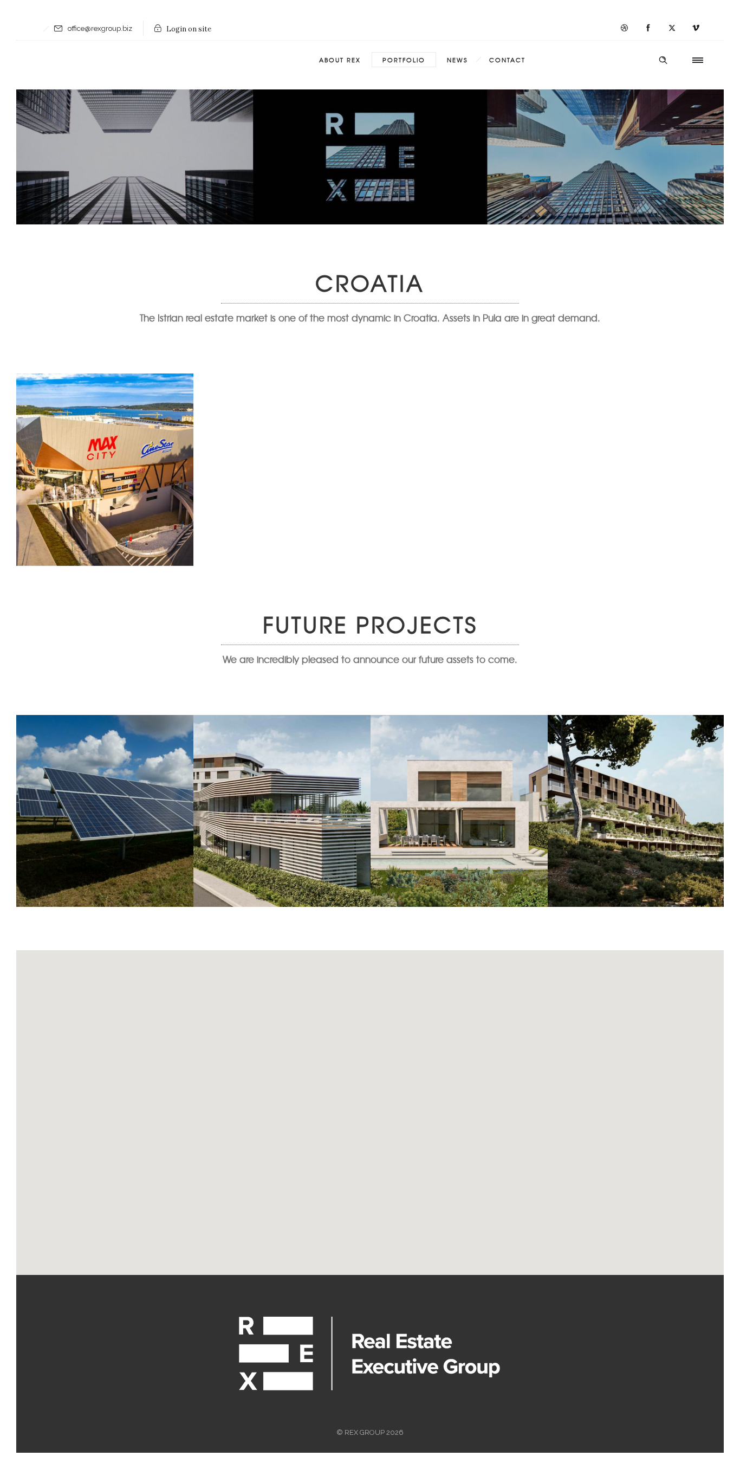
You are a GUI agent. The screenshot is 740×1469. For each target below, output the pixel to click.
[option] (104, 469)
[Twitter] (672, 28)
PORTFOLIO (403, 59)
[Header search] (663, 60)
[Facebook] (648, 28)
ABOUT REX (340, 59)
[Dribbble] (624, 28)
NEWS (457, 59)
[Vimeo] (695, 28)
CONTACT (507, 59)
